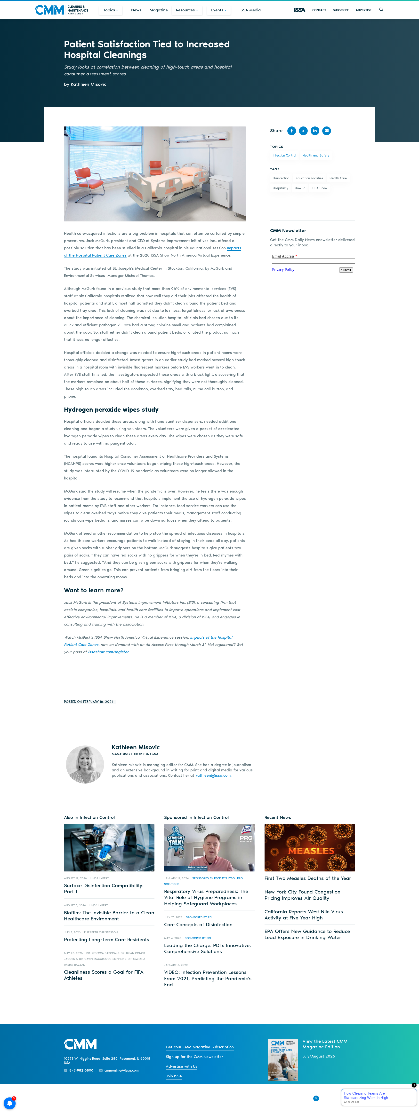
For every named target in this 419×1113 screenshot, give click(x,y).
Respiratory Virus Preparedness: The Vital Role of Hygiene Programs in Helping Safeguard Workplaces (206, 897)
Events (217, 10)
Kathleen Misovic (136, 747)
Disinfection (281, 178)
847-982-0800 (81, 1070)
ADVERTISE (363, 10)
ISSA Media (250, 10)
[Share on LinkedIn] (315, 130)
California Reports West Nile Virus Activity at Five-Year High (304, 915)
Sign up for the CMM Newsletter (194, 1056)
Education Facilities (309, 178)
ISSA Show (319, 188)
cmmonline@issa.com (122, 1070)
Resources (185, 10)
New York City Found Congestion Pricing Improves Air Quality (302, 895)
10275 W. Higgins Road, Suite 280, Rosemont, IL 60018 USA (107, 1061)
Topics (109, 10)
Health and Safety (316, 155)
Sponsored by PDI (199, 917)
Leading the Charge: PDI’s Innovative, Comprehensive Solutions (207, 948)
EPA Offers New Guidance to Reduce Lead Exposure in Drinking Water (307, 934)
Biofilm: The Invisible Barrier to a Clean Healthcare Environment (109, 915)
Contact (319, 10)
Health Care (338, 178)
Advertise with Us (181, 1066)
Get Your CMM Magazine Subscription (200, 1047)
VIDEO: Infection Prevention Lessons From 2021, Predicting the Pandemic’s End (207, 978)
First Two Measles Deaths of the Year (308, 878)
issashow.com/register (108, 652)
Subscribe (341, 10)
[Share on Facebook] (291, 130)
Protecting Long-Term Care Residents (106, 939)
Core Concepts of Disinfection (198, 924)
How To (300, 188)
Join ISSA (174, 1076)
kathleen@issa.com (213, 775)
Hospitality (280, 188)
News (136, 10)
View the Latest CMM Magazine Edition (325, 1044)
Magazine (159, 10)
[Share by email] (326, 130)
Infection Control (284, 155)
